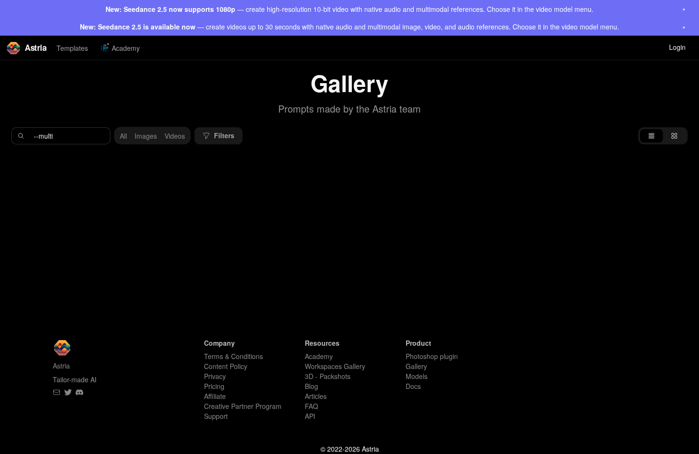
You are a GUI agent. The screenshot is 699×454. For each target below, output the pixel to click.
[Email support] (56, 392)
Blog (311, 386)
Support (216, 416)
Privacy (215, 376)
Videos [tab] (175, 136)
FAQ (311, 406)
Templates (72, 48)
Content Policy (225, 366)
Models (416, 376)
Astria (35, 47)
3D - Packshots (327, 376)
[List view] (651, 135)
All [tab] (123, 136)
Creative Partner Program (243, 406)
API (310, 416)
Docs (413, 386)
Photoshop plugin (432, 356)
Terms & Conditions (233, 356)
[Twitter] (68, 392)
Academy (126, 48)
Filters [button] (224, 135)
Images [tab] (146, 136)
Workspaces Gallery (335, 366)
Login (677, 47)
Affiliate (215, 396)
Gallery (416, 366)
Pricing (214, 386)
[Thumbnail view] (674, 135)
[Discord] (79, 392)
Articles (316, 396)
